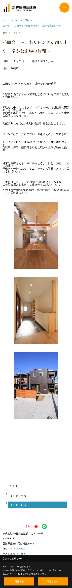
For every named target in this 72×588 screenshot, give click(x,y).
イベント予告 (18, 496)
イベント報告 (18, 505)
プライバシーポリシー (38, 570)
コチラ (20, 181)
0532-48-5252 (17, 548)
